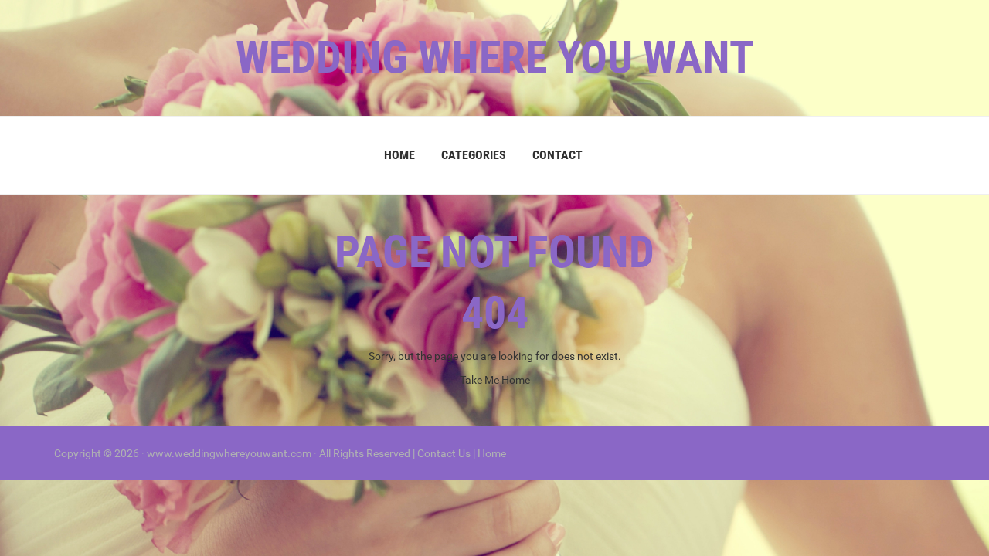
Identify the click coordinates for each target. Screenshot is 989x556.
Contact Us (444, 453)
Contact (557, 154)
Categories (473, 154)
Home (399, 154)
